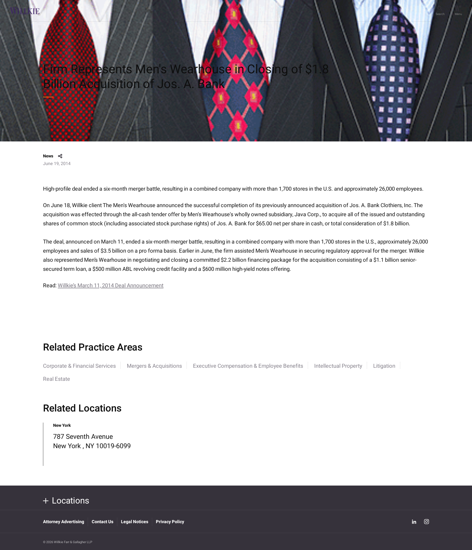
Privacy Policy (170, 522)
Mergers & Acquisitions (154, 366)
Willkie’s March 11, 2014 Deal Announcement (110, 286)
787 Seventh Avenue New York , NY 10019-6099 (92, 441)
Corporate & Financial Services (79, 366)
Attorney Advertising (63, 522)
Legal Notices (134, 522)
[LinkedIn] (414, 521)
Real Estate (56, 379)
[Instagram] (426, 521)
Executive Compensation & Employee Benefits (248, 366)
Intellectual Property (338, 366)
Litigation (384, 366)
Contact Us (102, 522)
